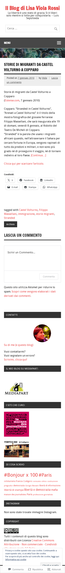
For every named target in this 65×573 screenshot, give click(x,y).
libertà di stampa (14, 489)
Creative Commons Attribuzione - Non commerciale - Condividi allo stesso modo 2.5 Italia (30, 544)
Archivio (10, 224)
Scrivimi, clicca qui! (15, 359)
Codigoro (27, 481)
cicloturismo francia (13, 481)
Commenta (49, 276)
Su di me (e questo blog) (18, 345)
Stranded (9, 217)
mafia (54, 489)
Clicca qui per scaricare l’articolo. (24, 163)
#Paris (45, 475)
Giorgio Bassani (32, 486)
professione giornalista (43, 495)
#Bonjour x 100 (21, 475)
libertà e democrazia (37, 489)
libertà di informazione (49, 485)
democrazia (19, 485)
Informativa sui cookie (15, 559)
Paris (29, 494)
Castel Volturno (28, 210)
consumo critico (40, 481)
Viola (44, 78)
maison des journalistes (15, 494)
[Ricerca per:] (32, 28)
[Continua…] (38, 155)
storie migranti (45, 213)
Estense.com (12, 100)
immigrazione (26, 213)
